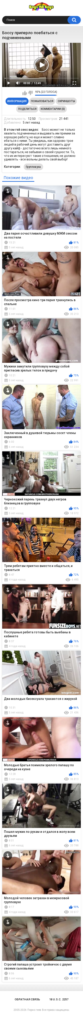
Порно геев (34, 1009)
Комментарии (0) (53, 109)
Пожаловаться (42, 101)
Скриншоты (66, 101)
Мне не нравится (30, 93)
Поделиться (27, 109)
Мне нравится (24, 93)
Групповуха (33, 166)
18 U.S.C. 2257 (58, 999)
